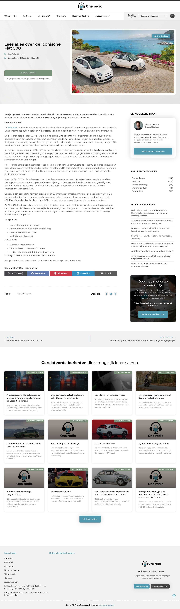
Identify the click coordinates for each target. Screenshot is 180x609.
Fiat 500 (12, 127)
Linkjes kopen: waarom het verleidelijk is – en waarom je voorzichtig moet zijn (25, 587)
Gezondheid (137, 191)
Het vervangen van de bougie (65, 443)
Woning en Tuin (139, 188)
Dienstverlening (139, 184)
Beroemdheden (11, 570)
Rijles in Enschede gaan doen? (153, 443)
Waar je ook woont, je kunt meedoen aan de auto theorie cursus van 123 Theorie (153, 494)
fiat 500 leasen (24, 294)
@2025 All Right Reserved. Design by (90, 605)
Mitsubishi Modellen (105, 443)
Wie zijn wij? (44, 16)
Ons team (61, 16)
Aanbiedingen (138, 178)
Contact (8, 578)
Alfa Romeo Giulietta (61, 491)
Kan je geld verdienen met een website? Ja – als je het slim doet (26, 593)
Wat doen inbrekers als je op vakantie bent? (152, 251)
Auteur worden (103, 16)
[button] (172, 16)
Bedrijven (136, 181)
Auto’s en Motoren (16, 54)
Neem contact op (80, 16)
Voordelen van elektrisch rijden (110, 395)
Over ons (8, 562)
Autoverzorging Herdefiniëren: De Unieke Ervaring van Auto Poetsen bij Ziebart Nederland (24, 398)
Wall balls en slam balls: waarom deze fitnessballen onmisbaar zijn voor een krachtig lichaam (149, 213)
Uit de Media (10, 16)
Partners (27, 16)
